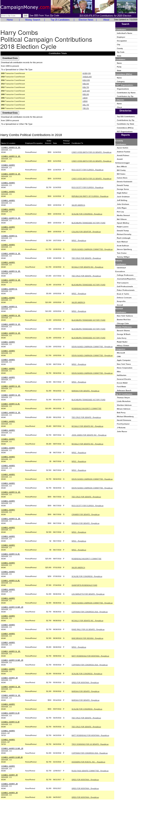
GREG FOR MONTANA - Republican (85, 682)
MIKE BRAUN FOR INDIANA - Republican (87, 638)
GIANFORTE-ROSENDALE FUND (84, 585)
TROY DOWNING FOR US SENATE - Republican (90, 744)
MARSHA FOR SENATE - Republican (85, 391)
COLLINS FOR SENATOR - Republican (86, 232)
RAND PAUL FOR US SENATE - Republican (88, 629)
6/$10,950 (86, 80)
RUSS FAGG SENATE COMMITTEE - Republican (90, 771)
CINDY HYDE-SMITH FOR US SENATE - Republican (91, 152)
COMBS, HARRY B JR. (10, 404)
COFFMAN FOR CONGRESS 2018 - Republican (90, 612)
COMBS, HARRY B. (9, 236)
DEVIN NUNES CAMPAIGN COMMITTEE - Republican (92, 249)
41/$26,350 (87, 73)
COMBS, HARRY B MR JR (12, 757)
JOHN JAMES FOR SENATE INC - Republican (89, 435)
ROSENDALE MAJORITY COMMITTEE (86, 408)
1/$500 (85, 101)
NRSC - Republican (79, 240)
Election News (86, 19)
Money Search (32, 19)
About (106, 19)
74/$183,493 (87, 77)
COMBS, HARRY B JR (10, 713)
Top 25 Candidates (60, 19)
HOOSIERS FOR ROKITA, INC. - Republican (88, 762)
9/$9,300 (86, 94)
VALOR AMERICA (78, 205)
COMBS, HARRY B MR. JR (12, 607)
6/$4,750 (86, 87)
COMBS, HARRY (8, 165)
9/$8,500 (86, 84)
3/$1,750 (86, 105)
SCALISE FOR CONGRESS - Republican (87, 214)
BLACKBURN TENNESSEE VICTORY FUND (88, 223)
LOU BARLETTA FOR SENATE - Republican (88, 594)
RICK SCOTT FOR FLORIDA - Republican (87, 170)
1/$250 (85, 98)
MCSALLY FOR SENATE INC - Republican (87, 267)
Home (10, 19)
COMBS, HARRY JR (9, 678)
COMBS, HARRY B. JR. (11, 147)
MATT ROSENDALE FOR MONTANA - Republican (90, 656)
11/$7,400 (86, 91)
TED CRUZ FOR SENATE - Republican (86, 258)
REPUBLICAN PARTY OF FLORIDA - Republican (90, 196)
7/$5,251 (86, 108)
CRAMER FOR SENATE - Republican (86, 514)
